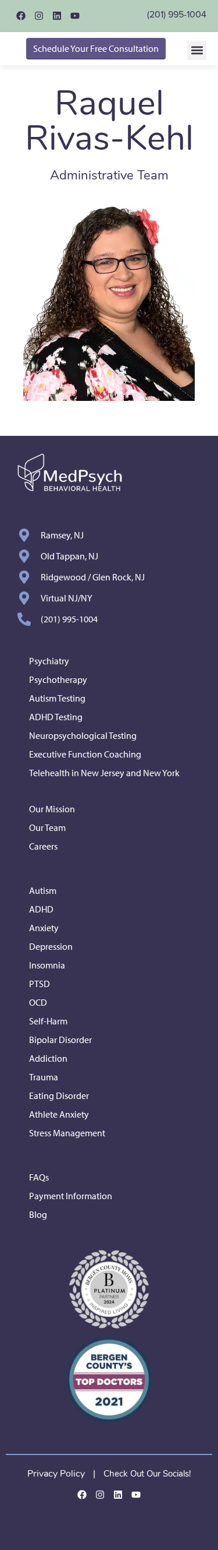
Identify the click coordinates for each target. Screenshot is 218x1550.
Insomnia (47, 965)
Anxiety (44, 927)
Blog (38, 1214)
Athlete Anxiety (59, 1114)
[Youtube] (75, 15)
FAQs (39, 1177)
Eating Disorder (59, 1095)
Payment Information (70, 1196)
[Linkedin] (57, 15)
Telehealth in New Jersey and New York (104, 772)
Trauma (43, 1077)
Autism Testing (57, 698)
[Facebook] (21, 15)
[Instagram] (39, 15)
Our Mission (52, 809)
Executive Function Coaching (85, 754)
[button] (196, 50)
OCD (38, 1002)
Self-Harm (48, 1021)
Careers (43, 846)
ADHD (41, 909)
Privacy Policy (56, 1474)
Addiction (48, 1058)
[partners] (109, 1289)
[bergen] (109, 1379)
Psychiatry (49, 661)
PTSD (39, 983)
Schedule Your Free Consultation (96, 48)
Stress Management (67, 1133)
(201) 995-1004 (176, 14)
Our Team (47, 827)
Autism (42, 890)
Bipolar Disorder (60, 1039)
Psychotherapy (58, 679)
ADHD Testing (56, 717)
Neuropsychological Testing (83, 735)
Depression (51, 946)
